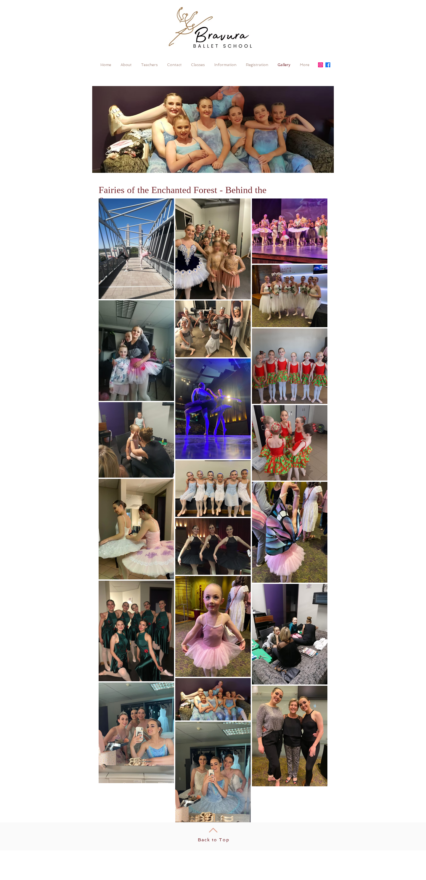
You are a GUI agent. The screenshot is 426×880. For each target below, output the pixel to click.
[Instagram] (320, 64)
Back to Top (214, 839)
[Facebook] (327, 64)
